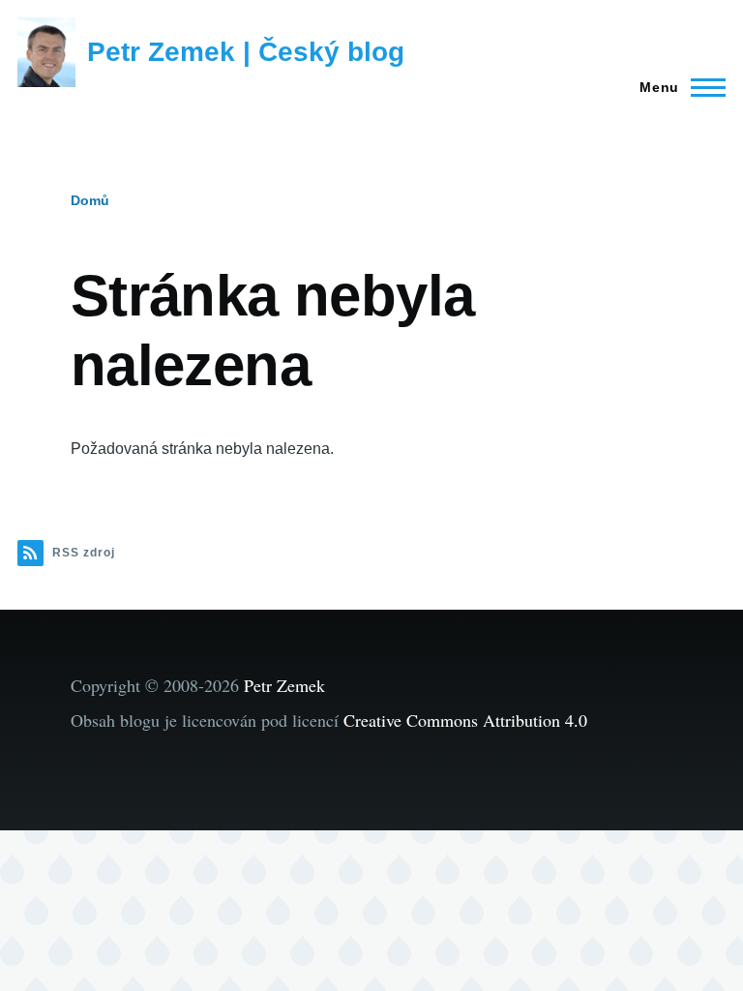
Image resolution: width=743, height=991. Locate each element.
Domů (90, 200)
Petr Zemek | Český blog (245, 52)
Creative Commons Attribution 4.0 (465, 720)
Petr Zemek (284, 685)
